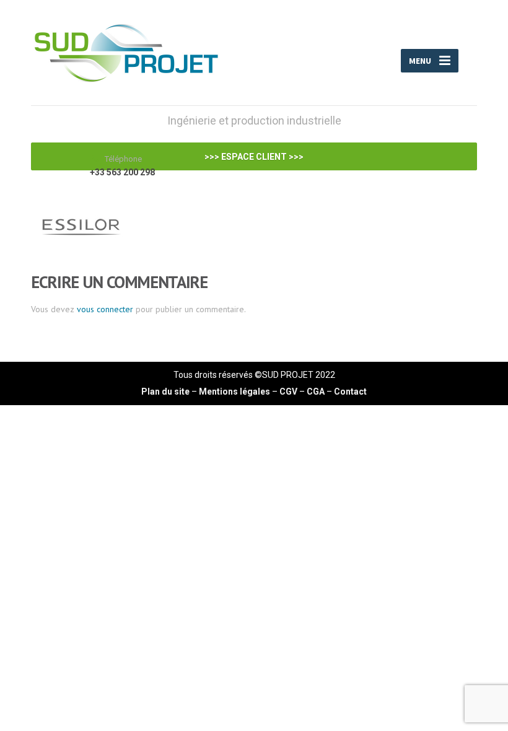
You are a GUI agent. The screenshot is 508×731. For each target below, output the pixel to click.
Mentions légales (234, 391)
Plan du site (165, 391)
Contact (350, 391)
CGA (316, 391)
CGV (288, 391)
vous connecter (105, 309)
